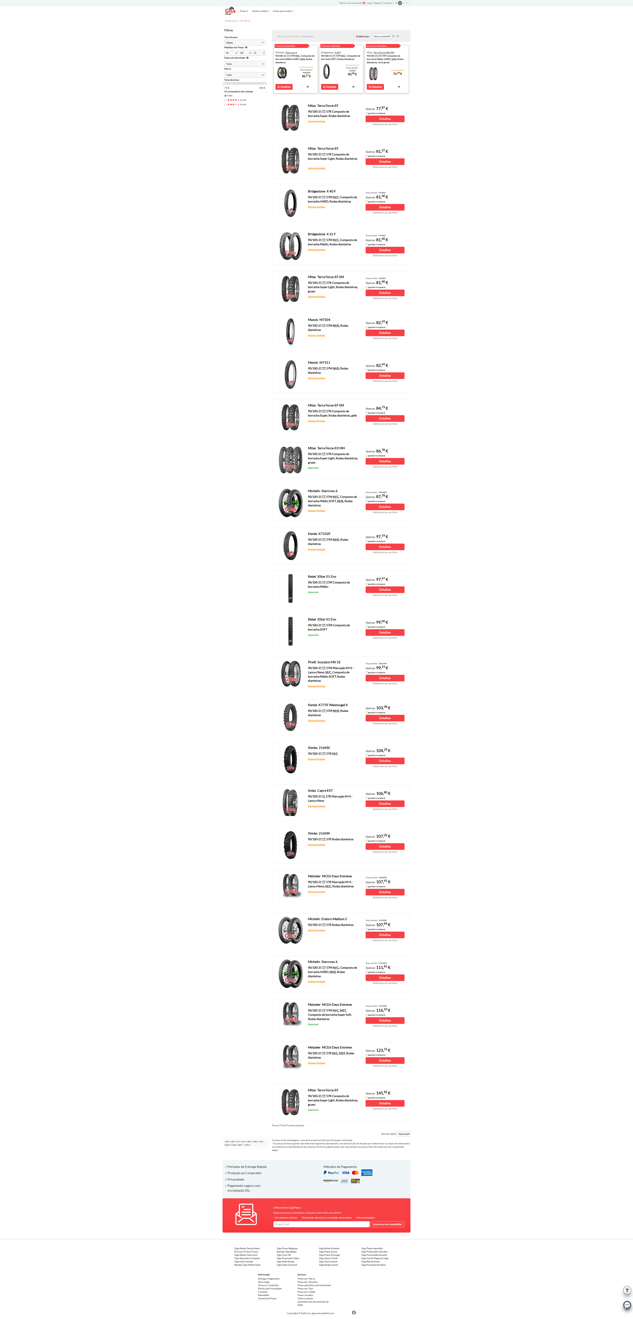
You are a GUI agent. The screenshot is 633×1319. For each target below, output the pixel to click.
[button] (627, 1289)
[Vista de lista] (393, 36)
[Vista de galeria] (397, 36)
